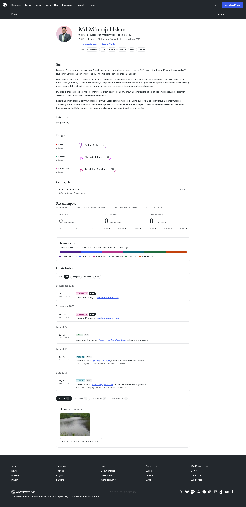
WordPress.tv (108, 480)
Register (222, 14)
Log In (230, 14)
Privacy (14, 480)
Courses (80, 398)
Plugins (59, 475)
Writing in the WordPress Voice (112, 340)
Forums (87, 277)
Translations (119, 398)
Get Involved (152, 466)
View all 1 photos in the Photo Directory (80, 441)
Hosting (15, 475)
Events (149, 471)
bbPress (196, 475)
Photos (63, 398)
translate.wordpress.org (108, 297)
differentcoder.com (88, 44)
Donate (150, 475)
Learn (103, 466)
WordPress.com (199, 466)
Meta (97, 277)
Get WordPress (232, 5)
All (67, 277)
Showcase (61, 466)
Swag (150, 480)
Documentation (108, 471)
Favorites (99, 398)
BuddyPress (198, 480)
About (14, 466)
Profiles (15, 14)
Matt (194, 471)
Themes (60, 471)
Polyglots (76, 277)
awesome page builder (102, 384)
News (14, 471)
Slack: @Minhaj (109, 44)
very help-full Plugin (101, 360)
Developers (106, 475)
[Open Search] (215, 5)
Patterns (60, 480)
